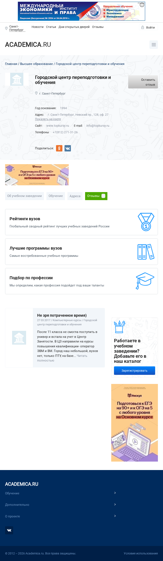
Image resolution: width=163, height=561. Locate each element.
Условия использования (141, 553)
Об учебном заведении (24, 196)
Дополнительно (17, 505)
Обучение (56, 196)
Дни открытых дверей (74, 27)
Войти (150, 27)
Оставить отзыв (148, 82)
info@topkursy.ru (97, 125)
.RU (28, 44)
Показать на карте (48, 119)
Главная (11, 64)
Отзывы (98, 27)
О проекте (12, 516)
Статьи (51, 27)
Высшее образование (36, 64)
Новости (38, 27)
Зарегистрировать (135, 370)
